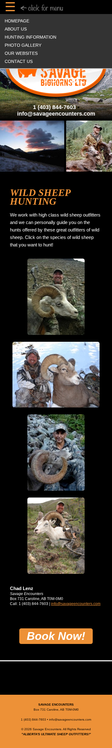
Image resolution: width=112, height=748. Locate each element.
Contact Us (19, 61)
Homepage (17, 20)
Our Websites (21, 53)
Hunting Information (30, 37)
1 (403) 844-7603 (54, 107)
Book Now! (56, 636)
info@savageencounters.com (56, 114)
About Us (16, 28)
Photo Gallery (23, 45)
